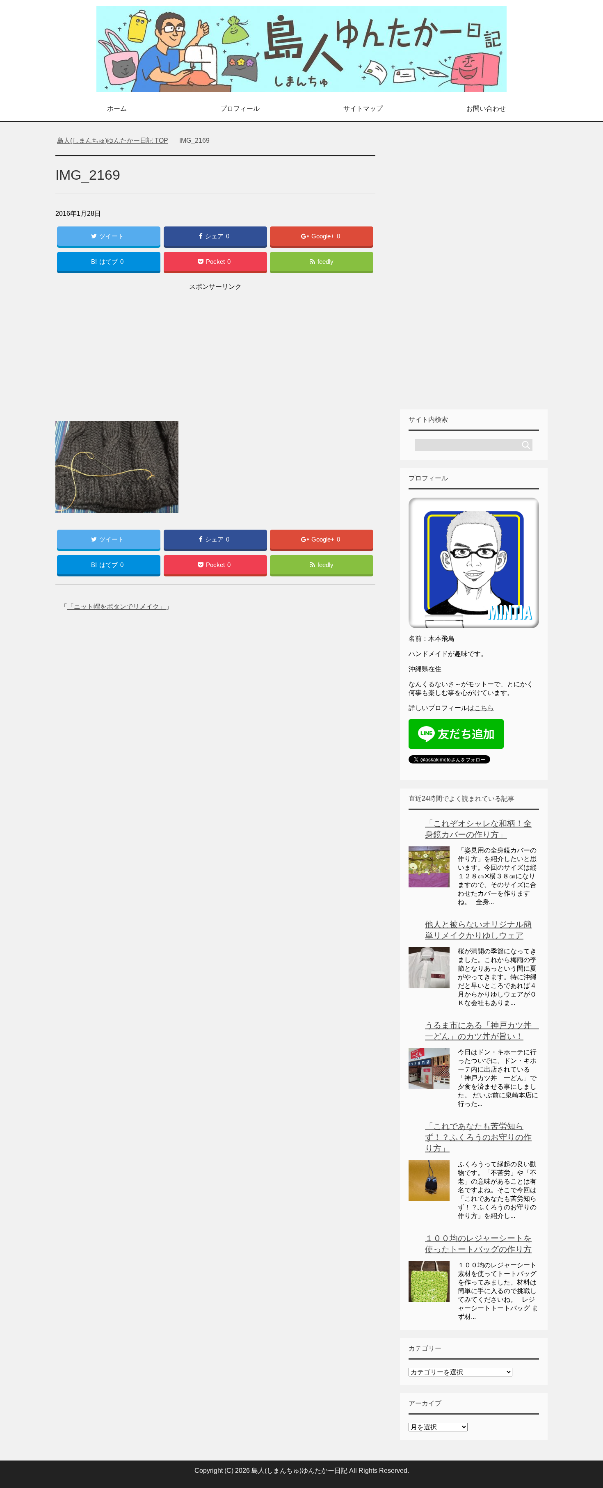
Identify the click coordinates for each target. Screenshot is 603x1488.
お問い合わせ (486, 108)
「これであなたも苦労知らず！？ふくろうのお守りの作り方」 (478, 1137)
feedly (325, 261)
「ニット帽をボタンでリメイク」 (116, 606)
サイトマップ (363, 108)
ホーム (117, 108)
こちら (484, 707)
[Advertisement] (215, 350)
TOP (117, 140)
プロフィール (240, 108)
